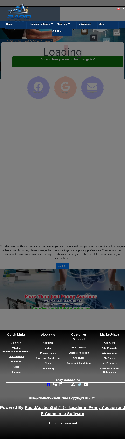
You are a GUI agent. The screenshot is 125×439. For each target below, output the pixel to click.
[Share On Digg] (55, 385)
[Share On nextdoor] (67, 386)
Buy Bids (16, 361)
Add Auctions (109, 353)
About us (48, 342)
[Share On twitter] (79, 385)
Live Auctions (16, 356)
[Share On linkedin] (61, 385)
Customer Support (79, 352)
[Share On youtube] (86, 385)
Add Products (109, 348)
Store (101, 24)
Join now (16, 342)
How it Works (78, 347)
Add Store (109, 342)
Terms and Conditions (48, 358)
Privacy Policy (48, 353)
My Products (110, 363)
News (48, 363)
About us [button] (62, 24)
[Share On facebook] (49, 385)
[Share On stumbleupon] (73, 385)
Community (48, 368)
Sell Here (57, 31)
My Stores (109, 358)
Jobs (48, 348)
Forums (16, 372)
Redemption (84, 24)
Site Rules (78, 358)
